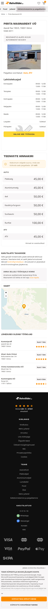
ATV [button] (30, 73)
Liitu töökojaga (24, 436)
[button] (24, 306)
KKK (24, 529)
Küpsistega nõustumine (24, 599)
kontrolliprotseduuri (15, 262)
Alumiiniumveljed (24, 478)
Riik (24, 449)
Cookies (24, 457)
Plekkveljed (24, 474)
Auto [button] (25, 73)
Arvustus (24, 433)
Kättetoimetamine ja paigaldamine (32, 9)
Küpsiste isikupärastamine (24, 605)
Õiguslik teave (24, 441)
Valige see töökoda (24, 134)
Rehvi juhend (24, 429)
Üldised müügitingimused (24, 445)
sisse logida (34, 277)
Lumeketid (24, 482)
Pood (5, 9)
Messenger (25, 521)
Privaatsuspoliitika (24, 453)
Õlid (24, 490)
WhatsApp (24, 515)
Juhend (12, 9)
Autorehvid (24, 470)
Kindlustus (24, 424)
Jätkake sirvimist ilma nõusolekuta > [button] (34, 568)
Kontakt (24, 525)
